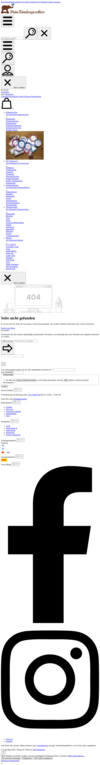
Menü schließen (19, 88)
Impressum (10, 433)
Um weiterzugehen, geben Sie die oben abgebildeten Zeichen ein (26, 370)
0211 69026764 (34, 395)
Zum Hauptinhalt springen (11, 2)
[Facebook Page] (50, 622)
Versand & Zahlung (13, 411)
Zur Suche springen (29, 2)
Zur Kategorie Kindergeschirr (17, 115)
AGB (65, 380)
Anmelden (5, 92)
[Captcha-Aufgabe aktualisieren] (3, 364)
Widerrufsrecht (11, 428)
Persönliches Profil (16, 96)
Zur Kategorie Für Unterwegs (17, 163)
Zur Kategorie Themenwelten (17, 209)
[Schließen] (2, 763)
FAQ (8, 416)
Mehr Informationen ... (76, 756)
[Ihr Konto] (7, 70)
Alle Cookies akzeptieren (43, 758)
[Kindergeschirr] (25, 159)
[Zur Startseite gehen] (23, 14)
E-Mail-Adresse (8, 341)
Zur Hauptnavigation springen (48, 2)
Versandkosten (42, 745)
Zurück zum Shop (8, 328)
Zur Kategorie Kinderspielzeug (18, 187)
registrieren (9, 94)
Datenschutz (10, 430)
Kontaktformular (20, 399)
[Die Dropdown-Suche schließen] (44, 33)
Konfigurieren (27, 758)
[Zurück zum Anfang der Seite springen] (3, 753)
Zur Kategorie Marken (14, 240)
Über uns (9, 409)
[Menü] (7, 21)
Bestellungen (36, 96)
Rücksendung (11, 414)
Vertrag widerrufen (13, 435)
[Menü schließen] (7, 117)
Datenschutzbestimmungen (26, 380)
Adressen (27, 96)
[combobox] (12, 38)
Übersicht (5, 96)
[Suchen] (30, 33)
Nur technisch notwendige (11, 758)
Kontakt (9, 407)
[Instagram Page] (50, 735)
